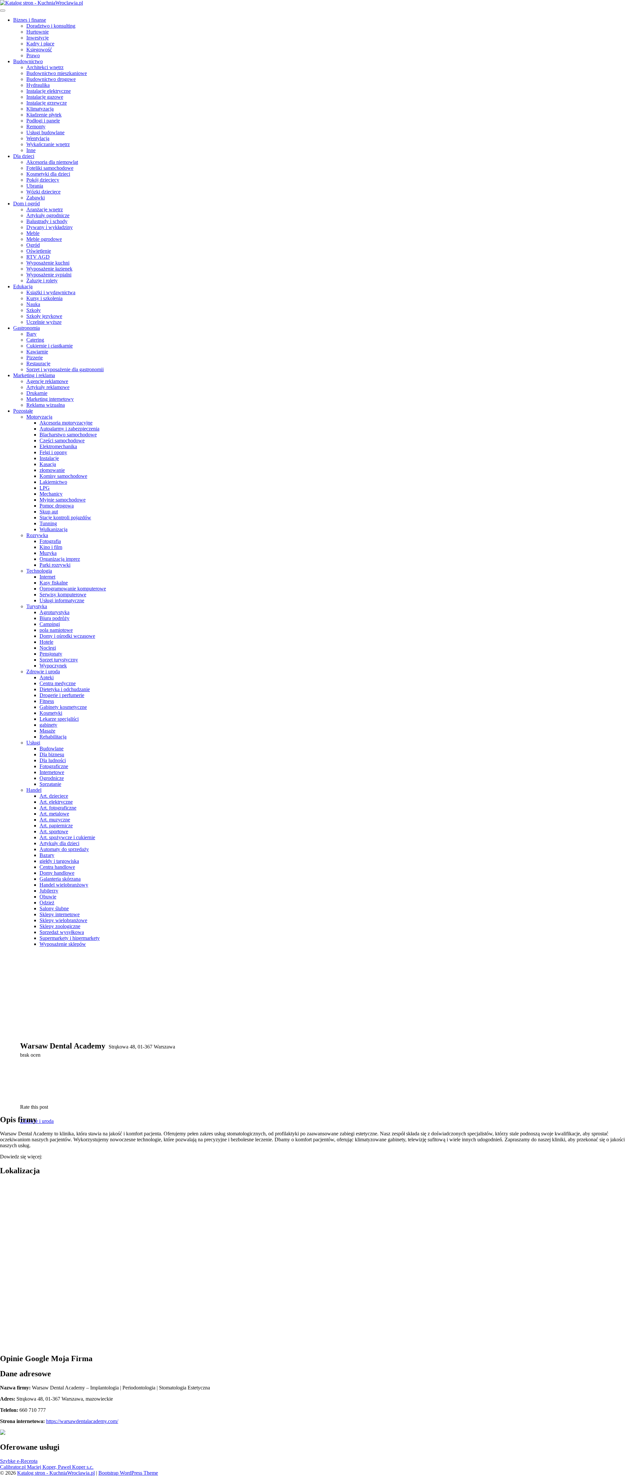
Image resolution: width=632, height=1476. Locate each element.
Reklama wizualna (45, 405)
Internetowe (52, 772)
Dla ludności (53, 760)
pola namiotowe (56, 630)
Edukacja (23, 286)
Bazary (47, 855)
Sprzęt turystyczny (59, 659)
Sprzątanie (50, 784)
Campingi (50, 624)
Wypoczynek (53, 665)
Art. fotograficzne (58, 808)
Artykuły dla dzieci (59, 843)
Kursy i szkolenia (44, 298)
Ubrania (34, 186)
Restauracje (38, 363)
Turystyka (36, 606)
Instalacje (49, 458)
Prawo (33, 55)
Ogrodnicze (52, 778)
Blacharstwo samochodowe (68, 434)
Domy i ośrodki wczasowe (67, 636)
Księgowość (39, 49)
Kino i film (51, 547)
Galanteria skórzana (60, 879)
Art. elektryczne (56, 802)
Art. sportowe (54, 831)
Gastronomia (26, 328)
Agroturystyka (54, 612)
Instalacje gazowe (44, 97)
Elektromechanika (58, 446)
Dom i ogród (26, 203)
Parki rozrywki (55, 565)
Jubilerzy (49, 890)
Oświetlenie (38, 251)
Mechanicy (51, 494)
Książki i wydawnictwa (50, 292)
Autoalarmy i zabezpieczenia (69, 428)
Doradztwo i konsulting (50, 26)
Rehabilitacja (53, 736)
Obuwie (48, 896)
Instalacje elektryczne (48, 91)
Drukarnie (36, 393)
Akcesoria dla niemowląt (52, 162)
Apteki (47, 677)
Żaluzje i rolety (42, 280)
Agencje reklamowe (47, 381)
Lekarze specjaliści (59, 719)
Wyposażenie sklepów (63, 944)
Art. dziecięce (54, 796)
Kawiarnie (37, 351)
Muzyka (48, 553)
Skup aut (49, 511)
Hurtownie (37, 32)
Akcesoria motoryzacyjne (66, 423)
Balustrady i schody (46, 221)
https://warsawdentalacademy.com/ (82, 1421)
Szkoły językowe (44, 316)
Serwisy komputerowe (63, 594)
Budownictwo (28, 61)
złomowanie (52, 470)
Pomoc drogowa (57, 505)
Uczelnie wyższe (44, 322)
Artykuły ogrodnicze (47, 215)
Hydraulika (38, 85)
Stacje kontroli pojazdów (65, 517)
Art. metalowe (54, 813)
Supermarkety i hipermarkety (70, 938)
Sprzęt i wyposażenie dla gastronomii (65, 369)
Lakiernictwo (53, 482)
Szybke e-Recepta (19, 1461)
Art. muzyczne (55, 819)
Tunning (48, 523)
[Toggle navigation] (2, 11)
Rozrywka (37, 535)
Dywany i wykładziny (49, 227)
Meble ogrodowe (44, 239)
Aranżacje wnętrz (44, 209)
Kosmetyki (51, 713)
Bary (31, 334)
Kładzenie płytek (44, 114)
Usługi (33, 742)
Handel (33, 790)
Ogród (33, 245)
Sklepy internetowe (60, 914)
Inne (31, 150)
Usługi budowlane (45, 132)
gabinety (48, 725)
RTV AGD (38, 257)
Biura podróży (54, 618)
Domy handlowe (57, 873)
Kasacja (48, 464)
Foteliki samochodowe (49, 168)
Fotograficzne (54, 766)
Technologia (39, 571)
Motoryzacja (39, 417)
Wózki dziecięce (43, 191)
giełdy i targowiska (59, 861)
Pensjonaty (51, 654)
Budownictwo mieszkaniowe (56, 73)
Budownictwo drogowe (51, 79)
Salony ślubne (54, 908)
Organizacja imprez (60, 559)
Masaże (47, 731)
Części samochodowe (62, 440)
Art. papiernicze (56, 825)
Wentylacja (37, 138)
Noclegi (48, 648)
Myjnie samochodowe (63, 500)
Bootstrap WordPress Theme (128, 1473)
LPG (45, 488)
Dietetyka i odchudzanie (65, 689)
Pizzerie (34, 357)
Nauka (33, 304)
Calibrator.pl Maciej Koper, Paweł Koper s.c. (46, 1467)
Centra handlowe (57, 867)
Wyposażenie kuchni (47, 263)
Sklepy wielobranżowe (63, 920)
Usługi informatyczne (62, 600)
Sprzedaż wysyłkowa (62, 932)
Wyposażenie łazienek (49, 269)
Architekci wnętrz (45, 67)
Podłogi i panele (43, 120)
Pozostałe (23, 411)
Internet (47, 577)
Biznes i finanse (29, 20)
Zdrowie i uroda (43, 671)
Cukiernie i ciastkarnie (49, 346)
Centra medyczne (58, 683)
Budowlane (52, 748)
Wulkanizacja (53, 529)
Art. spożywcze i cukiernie (67, 837)
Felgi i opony (53, 452)
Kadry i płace (40, 43)
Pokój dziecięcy (42, 180)
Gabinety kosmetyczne (63, 707)
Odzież (47, 902)
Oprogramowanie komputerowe (73, 588)
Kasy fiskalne (54, 582)
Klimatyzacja (40, 109)
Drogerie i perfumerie (62, 695)
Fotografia (50, 541)
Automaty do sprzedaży (64, 849)
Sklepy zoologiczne (60, 926)
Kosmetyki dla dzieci (48, 174)
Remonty (35, 126)
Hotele (46, 642)
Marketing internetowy (50, 399)
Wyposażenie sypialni (48, 274)
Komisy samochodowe (63, 476)
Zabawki (35, 197)
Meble (33, 233)
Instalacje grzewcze (46, 103)
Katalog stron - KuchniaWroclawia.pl (56, 1473)
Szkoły (33, 310)
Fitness (47, 701)
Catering (35, 340)
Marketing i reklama (34, 375)
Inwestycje (37, 37)
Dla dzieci (23, 156)
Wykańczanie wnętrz (48, 144)
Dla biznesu (52, 754)
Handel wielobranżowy (64, 885)
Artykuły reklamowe (47, 387)
